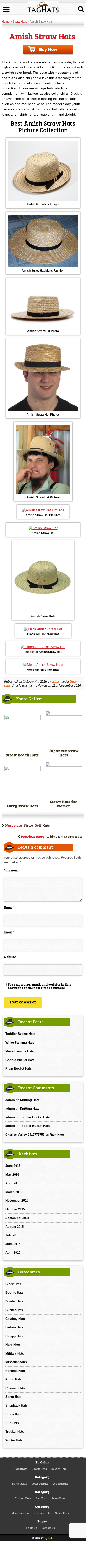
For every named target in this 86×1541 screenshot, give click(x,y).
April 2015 (12, 1252)
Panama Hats (15, 1371)
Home (6, 21)
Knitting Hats (29, 1100)
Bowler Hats (14, 1301)
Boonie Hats (14, 1292)
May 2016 (12, 1174)
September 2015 (17, 1218)
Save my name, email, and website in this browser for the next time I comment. (39, 986)
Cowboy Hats (15, 1319)
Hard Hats (12, 1344)
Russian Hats (15, 1388)
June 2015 (12, 1244)
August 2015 (14, 1226)
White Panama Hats (19, 1042)
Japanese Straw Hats (64, 752)
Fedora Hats (14, 1327)
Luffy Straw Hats (22, 805)
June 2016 (12, 1166)
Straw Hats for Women (63, 803)
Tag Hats (48, 1538)
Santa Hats (13, 1397)
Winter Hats (13, 1440)
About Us (31, 1528)
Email (9, 932)
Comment (12, 870)
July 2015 (12, 1235)
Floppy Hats (14, 1336)
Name (9, 907)
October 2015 (15, 1209)
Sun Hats (12, 1423)
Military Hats (14, 1353)
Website (10, 957)
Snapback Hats (16, 1405)
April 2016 (12, 1183)
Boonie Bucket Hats (19, 1060)
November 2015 (16, 1200)
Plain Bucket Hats (18, 1068)
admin (56, 681)
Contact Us (48, 1528)
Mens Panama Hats (19, 1051)
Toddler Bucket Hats (20, 1034)
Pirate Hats (13, 1379)
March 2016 (13, 1192)
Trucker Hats (14, 1431)
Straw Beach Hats (22, 754)
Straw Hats (20, 21)
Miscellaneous (16, 1362)
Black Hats (13, 1284)
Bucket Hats (14, 1310)
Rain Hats (57, 1134)
